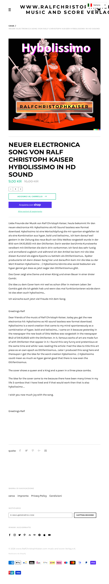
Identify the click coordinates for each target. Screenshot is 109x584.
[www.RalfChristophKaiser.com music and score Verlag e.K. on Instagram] (14, 534)
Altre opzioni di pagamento (30, 211)
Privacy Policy (39, 495)
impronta (23, 495)
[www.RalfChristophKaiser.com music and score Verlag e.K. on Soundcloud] (29, 534)
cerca (12, 495)
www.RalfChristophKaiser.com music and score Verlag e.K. (46, 548)
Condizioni (55, 495)
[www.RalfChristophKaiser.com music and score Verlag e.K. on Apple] (44, 534)
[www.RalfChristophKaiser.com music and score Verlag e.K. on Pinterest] (24, 534)
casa (11, 26)
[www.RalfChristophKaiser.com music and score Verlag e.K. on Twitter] (19, 534)
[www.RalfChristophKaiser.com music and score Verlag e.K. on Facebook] (10, 534)
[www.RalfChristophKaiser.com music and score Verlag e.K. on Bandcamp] (39, 534)
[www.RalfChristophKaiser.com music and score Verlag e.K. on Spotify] (34, 534)
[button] (96, 5)
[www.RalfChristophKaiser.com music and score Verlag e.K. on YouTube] (49, 534)
